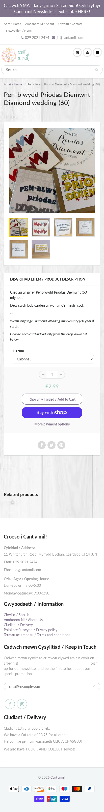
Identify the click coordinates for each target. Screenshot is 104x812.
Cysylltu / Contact (70, 24)
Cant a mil (57, 777)
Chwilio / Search (16, 615)
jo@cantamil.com (70, 37)
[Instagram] (22, 704)
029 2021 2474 (37, 37)
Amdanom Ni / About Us (23, 620)
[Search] (96, 70)
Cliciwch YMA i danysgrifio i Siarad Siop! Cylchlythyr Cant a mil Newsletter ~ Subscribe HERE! (52, 8)
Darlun (18, 351)
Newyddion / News (19, 30)
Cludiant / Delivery (18, 625)
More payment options (52, 424)
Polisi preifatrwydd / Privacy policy (30, 630)
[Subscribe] (94, 686)
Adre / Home (12, 24)
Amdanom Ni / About (39, 24)
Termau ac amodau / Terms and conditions (37, 635)
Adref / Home (13, 84)
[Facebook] (10, 704)
